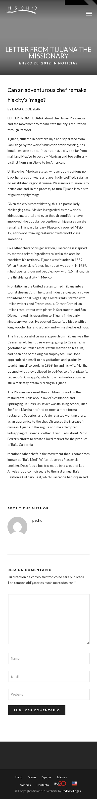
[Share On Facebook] (8, 789)
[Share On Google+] (30, 789)
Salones (61, 777)
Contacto (43, 785)
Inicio (18, 777)
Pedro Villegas (71, 791)
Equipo (46, 777)
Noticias (68, 63)
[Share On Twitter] (14, 789)
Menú (32, 777)
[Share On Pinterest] (22, 789)
